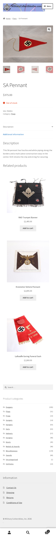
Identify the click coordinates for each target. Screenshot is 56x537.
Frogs (8, 416)
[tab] (28, 127)
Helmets (9, 433)
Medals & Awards (13, 446)
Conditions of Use (14, 502)
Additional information (13, 134)
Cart (43, 530)
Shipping (10, 492)
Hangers (9, 424)
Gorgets (9, 420)
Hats (8, 429)
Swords (9, 455)
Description (8, 126)
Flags (15, 18)
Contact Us (11, 487)
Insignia (9, 438)
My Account (9, 532)
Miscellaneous (11, 451)
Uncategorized (12, 459)
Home (8, 18)
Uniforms (10, 464)
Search (28, 532)
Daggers (9, 407)
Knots (8, 442)
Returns (10, 497)
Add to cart (28, 228)
